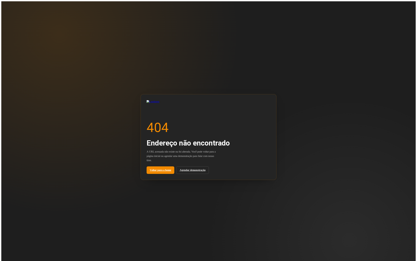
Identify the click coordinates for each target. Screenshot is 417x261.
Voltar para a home (160, 170)
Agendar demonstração (193, 170)
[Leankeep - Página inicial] (158, 102)
